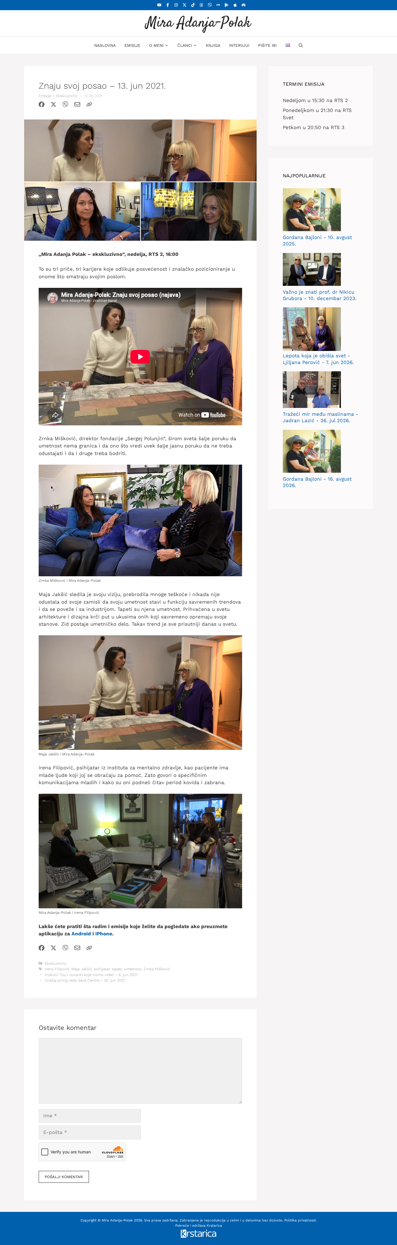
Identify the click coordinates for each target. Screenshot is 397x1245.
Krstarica (214, 1225)
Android (81, 934)
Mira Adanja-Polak (198, 23)
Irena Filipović (57, 969)
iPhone (103, 934)
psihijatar (102, 969)
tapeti (117, 969)
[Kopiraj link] (89, 105)
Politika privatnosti (300, 1220)
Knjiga (213, 45)
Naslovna (105, 45)
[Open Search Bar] (300, 45)
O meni (156, 45)
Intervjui (239, 45)
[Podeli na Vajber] (65, 105)
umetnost (133, 969)
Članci (184, 45)
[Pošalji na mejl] (77, 105)
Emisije (132, 45)
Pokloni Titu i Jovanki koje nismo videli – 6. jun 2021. (91, 975)
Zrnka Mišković (157, 969)
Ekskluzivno (66, 96)
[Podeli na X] (53, 105)
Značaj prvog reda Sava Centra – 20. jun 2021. (85, 980)
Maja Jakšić (81, 969)
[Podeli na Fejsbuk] (41, 105)
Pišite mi (267, 45)
